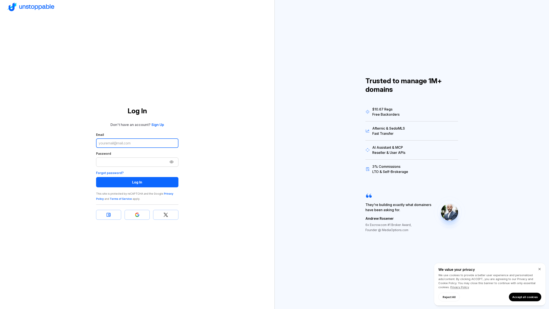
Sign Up (157, 125)
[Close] (539, 269)
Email (100, 134)
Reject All (449, 297)
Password (103, 153)
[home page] (137, 7)
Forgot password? (110, 173)
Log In (137, 182)
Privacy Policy (459, 287)
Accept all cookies (525, 297)
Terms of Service (121, 198)
